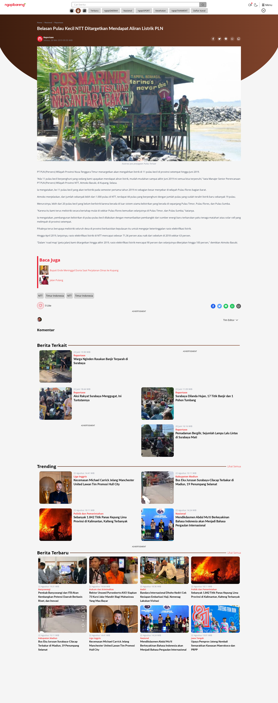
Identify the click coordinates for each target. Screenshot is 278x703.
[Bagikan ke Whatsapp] (232, 39)
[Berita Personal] (78, 10)
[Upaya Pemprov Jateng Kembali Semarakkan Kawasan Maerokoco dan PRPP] (215, 619)
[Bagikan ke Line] (226, 39)
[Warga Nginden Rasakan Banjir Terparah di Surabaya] (55, 366)
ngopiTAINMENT (180, 10)
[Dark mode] (256, 5)
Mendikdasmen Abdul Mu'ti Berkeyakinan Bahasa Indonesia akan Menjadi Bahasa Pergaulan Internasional (202, 521)
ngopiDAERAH (111, 10)
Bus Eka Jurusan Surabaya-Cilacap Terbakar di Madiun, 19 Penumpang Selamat (58, 645)
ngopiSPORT (144, 10)
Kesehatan (161, 10)
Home (39, 22)
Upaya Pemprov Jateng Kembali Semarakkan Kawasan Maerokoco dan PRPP (213, 645)
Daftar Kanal (199, 10)
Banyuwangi (44, 589)
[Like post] (40, 305)
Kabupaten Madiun (186, 476)
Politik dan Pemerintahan (89, 513)
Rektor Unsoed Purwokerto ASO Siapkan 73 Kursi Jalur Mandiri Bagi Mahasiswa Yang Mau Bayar (113, 597)
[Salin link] (238, 39)
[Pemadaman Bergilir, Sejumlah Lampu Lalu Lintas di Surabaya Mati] (157, 440)
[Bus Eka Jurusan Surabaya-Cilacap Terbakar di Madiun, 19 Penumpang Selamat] (157, 487)
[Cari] (202, 4)
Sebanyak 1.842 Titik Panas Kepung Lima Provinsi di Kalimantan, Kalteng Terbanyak (215, 595)
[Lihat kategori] (263, 10)
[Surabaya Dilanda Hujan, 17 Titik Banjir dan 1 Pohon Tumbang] (157, 403)
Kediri (143, 589)
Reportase (58, 22)
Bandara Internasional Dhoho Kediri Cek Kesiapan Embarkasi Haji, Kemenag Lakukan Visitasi (163, 597)
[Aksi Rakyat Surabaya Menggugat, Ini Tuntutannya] (55, 403)
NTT (40, 295)
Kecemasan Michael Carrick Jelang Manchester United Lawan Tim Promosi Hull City (112, 645)
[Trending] (71, 10)
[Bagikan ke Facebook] (213, 39)
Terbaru (94, 10)
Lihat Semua (234, 466)
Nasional (128, 10)
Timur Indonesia (55, 295)
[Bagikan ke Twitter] (219, 39)
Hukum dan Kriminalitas (101, 589)
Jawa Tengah (197, 638)
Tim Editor (229, 320)
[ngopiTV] (250, 5)
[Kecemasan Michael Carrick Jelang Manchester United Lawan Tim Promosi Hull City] (55, 487)
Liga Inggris (80, 476)
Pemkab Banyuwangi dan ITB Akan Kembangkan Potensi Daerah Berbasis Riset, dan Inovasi (60, 597)
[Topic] (84, 10)
